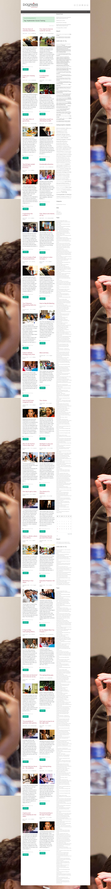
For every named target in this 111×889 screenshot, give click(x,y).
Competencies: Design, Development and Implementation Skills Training (63, 274)
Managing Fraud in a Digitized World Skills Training (63, 762)
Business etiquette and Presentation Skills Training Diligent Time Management (63, 161)
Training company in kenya (62, 196)
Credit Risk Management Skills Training (62, 289)
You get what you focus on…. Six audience (30, 767)
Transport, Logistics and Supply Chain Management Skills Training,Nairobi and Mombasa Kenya (63, 502)
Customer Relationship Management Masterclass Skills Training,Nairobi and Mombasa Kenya (62, 294)
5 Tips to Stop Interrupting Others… (29, 630)
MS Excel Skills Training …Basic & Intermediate (61, 778)
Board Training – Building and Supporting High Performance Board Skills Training (63, 246)
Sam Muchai (34, 80)
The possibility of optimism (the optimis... (30, 722)
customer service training (62, 179)
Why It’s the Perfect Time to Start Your (29, 444)
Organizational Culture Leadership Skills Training (63, 785)
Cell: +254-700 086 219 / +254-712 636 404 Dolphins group (63, 45)
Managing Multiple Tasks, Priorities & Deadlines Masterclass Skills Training (62, 404)
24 (57, 528)
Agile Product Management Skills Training (63, 229)
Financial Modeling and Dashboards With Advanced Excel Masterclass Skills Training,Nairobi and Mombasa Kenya (63, 367)
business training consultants (61, 177)
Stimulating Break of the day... (28, 66)
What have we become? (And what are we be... (30, 676)
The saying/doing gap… (47, 675)
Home (23, 14)
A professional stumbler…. (44, 76)
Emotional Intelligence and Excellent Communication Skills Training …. (62, 328)
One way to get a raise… (30, 491)
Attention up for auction (60, 20)
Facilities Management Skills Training (62, 357)
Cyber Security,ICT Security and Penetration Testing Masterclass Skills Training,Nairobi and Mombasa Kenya (63, 302)
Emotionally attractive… (47, 164)
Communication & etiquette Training (62, 178)
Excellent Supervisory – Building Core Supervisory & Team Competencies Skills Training (63, 349)
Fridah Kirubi (33, 33)
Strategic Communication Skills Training (63, 469)
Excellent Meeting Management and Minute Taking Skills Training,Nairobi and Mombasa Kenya (63, 342)
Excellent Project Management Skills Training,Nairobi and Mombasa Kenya (62, 345)
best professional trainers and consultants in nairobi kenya (62, 144)
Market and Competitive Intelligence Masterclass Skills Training (62, 411)
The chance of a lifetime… (44, 492)
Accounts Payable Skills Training (61, 220)
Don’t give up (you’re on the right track (47, 722)
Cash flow (68, 177)
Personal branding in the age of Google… (46, 814)
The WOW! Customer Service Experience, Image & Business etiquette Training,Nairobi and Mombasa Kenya (63, 499)
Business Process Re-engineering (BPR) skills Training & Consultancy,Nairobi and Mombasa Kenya (63, 260)
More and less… (44, 353)
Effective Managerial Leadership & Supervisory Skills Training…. (62, 323)
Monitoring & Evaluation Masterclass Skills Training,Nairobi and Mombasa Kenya (63, 413)
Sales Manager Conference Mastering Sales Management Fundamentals (63, 464)
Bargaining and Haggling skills (61, 136)
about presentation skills (62, 128)
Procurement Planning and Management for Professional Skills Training (63, 441)
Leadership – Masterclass (60, 393)
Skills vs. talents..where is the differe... (30, 537)
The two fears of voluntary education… (29, 29)
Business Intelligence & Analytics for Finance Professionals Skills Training (63, 257)
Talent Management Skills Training (62, 486)
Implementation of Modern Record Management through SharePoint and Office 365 (63, 382)
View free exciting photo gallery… (61, 113)
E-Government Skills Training (61, 310)
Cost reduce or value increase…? (46, 258)
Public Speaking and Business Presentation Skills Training (63, 812)
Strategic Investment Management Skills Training (63, 832)
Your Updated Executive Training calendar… (63, 36)
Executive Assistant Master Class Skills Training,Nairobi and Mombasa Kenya (62, 353)
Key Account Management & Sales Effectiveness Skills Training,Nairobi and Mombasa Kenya (63, 391)
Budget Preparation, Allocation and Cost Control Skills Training (63, 248)
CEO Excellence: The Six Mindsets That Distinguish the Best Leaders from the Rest (63, 267)
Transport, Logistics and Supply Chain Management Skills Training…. (62, 505)
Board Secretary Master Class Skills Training (63, 244)
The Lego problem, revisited (61, 27)
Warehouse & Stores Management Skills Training (63, 870)
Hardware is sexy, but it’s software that (46, 444)
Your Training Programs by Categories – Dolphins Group (63, 872)
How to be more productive (67, 184)
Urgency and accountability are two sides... (29, 814)
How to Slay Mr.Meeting (47, 303)
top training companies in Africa (61, 188)
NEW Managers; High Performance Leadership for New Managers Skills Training (63, 420)
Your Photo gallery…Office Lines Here (62, 118)
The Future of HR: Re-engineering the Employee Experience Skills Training (62, 493)
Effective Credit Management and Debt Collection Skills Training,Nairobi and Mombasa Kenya (62, 315)
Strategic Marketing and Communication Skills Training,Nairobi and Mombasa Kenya (63, 475)
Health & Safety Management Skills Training (63, 376)
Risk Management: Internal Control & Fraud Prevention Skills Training (63, 462)
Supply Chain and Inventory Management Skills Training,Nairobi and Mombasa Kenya (63, 479)
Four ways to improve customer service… (46, 29)
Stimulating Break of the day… (61, 204)
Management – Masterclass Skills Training (63, 400)
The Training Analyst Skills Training (62, 494)
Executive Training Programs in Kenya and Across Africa (63, 562)
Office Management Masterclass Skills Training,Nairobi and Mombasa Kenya (62, 422)
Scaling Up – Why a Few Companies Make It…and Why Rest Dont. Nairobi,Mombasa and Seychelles (63, 466)
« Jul (57, 535)
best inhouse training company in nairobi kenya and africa (63, 139)
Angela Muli (50, 123)
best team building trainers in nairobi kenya (64, 154)
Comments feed (59, 213)
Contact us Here (59, 280)
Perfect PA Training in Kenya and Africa (62, 90)
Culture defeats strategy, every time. (29, 353)
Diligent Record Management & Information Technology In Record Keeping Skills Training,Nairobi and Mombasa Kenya (63, 307)
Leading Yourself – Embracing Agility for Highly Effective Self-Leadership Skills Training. (63, 395)
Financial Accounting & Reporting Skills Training (62, 729)
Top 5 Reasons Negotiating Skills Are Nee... (29, 305)
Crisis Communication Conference (62, 290)
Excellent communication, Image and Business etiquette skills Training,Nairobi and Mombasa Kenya (63, 334)
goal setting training (64, 183)
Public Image (68, 187)
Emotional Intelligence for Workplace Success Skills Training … (62, 330)
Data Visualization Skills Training (61, 675)
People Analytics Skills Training (61, 435)
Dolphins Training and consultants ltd (62, 56)
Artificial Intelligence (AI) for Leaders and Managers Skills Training (63, 234)
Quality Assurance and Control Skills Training (63, 453)
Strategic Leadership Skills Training (62, 473)
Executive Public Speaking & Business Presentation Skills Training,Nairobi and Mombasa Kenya (62, 355)
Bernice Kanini (33, 123)
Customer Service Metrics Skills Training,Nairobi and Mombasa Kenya (62, 300)
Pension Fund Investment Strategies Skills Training (63, 789)
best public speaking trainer (63, 148)
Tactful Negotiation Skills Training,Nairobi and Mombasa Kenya (63, 485)
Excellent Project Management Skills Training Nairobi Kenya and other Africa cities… (63, 67)
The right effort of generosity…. (28, 120)
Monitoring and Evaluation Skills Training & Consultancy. (63, 776)
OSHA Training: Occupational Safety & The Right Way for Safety (63, 787)
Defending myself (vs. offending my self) (46, 120)
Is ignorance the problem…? (28, 214)
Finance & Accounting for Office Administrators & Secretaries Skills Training (63, 359)
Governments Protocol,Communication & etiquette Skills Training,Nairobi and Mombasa (63, 374)
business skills (62, 167)
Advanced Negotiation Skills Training (62, 228)
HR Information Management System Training (63, 380)
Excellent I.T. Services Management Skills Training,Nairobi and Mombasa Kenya (63, 339)
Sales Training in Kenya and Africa (62, 105)
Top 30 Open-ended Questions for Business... (29, 165)
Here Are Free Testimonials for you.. (62, 84)
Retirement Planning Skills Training (62, 457)
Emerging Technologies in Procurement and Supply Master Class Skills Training (63, 326)
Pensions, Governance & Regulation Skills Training (63, 794)
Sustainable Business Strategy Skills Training (63, 483)
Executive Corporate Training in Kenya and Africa (63, 72)
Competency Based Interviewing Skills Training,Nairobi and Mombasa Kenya (62, 276)
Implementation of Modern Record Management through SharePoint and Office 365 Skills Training (63, 385)
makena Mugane (51, 33)
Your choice (43, 400)
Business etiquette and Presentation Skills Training (63, 160)
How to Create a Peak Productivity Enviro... (29, 258)
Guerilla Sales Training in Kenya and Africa (63, 77)
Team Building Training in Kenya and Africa (63, 111)
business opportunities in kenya (63, 165)
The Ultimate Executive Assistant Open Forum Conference (63, 857)
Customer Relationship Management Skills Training (63, 668)
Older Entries (51, 25)
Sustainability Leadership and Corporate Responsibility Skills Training (63, 482)
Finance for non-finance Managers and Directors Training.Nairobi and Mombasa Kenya (63, 362)
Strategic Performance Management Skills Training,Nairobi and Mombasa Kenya (63, 477)
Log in (57, 210)
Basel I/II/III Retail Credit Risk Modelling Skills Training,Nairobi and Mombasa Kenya (63, 239)
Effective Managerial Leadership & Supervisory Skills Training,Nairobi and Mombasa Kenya (62, 320)
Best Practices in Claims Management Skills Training (63, 612)
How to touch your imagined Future (28, 401)
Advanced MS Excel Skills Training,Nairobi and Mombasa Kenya (63, 227)
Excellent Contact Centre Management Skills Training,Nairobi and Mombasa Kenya (63, 337)
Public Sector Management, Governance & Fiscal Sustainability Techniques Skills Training (63, 448)
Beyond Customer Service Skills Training (63, 243)
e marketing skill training (60, 64)
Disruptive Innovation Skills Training (62, 309)
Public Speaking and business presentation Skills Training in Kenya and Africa (63, 97)
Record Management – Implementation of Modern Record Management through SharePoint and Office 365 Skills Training (63, 455)
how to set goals (62, 187)
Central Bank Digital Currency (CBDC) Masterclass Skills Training (62, 265)
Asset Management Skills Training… (62, 237)
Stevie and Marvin (59, 468)
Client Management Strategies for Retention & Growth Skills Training (63, 270)
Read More (26, 69)
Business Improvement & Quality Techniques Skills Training (63, 625)
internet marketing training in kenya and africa (63, 86)
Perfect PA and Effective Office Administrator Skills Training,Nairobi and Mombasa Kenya (63, 439)
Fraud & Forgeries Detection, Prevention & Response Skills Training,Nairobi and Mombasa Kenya (63, 371)
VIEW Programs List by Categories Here (62, 34)
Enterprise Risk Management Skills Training (63, 331)
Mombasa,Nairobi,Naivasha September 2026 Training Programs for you (63, 18)
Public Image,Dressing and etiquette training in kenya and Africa (63, 94)
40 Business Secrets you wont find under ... (46, 537)
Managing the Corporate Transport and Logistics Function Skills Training (62, 409)
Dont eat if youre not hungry (61, 22)
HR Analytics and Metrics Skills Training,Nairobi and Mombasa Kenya (62, 378)
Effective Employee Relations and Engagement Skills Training (62, 318)
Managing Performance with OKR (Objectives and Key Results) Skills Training (63, 407)
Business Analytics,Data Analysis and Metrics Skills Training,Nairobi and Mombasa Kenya (64, 253)
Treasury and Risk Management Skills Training (62, 868)
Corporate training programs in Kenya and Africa (63, 54)
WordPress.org (58, 214)
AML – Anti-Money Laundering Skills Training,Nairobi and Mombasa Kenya (62, 231)
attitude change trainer (63, 134)
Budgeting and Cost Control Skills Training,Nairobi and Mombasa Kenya (62, 251)
